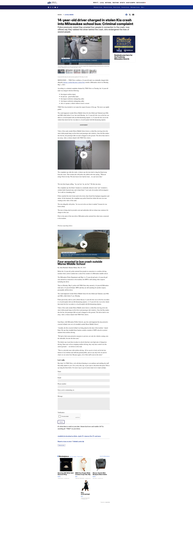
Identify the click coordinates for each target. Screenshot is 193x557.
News (60, 14)
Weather (115, 2)
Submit (61, 422)
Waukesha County (108, 7)
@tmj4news (58, 7)
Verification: (61, 412)
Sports (122, 2)
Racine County (116, 7)
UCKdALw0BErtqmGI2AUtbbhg (56, 7)
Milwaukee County (98, 7)
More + (142, 7)
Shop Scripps (130, 2)
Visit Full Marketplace (105, 456)
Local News (69, 14)
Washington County (135, 7)
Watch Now (140, 2)
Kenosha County (125, 7)
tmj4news (51, 7)
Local (102, 2)
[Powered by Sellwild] (107, 502)
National (108, 2)
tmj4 (49, 7)
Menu (95, 2)
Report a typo (62, 445)
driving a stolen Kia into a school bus (74, 82)
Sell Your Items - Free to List (76, 456)
